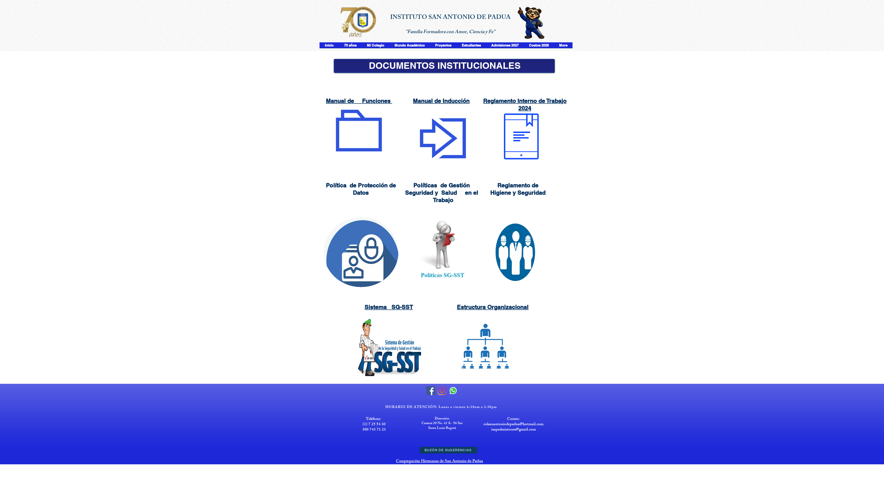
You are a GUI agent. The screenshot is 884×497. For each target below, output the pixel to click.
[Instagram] (441, 390)
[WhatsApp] (453, 390)
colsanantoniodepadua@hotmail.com (513, 424)
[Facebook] (430, 390)
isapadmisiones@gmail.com (513, 429)
